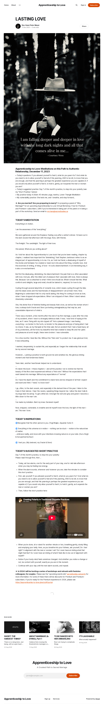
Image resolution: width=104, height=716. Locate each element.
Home (6, 5)
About (13, 5)
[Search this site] (76, 5)
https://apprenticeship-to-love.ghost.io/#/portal (34, 582)
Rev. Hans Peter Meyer (31, 25)
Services (56, 699)
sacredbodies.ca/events (76, 574)
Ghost (97, 699)
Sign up (47, 699)
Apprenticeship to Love (52, 5)
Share (84, 26)
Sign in (83, 5)
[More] (19, 5)
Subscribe (94, 5)
